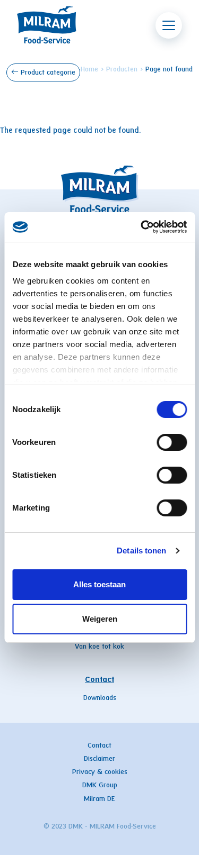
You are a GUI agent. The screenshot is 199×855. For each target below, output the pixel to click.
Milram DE (99, 799)
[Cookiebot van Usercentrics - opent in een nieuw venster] (142, 227)
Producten (121, 70)
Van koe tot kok (99, 647)
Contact (99, 680)
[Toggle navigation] (168, 25)
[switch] (172, 442)
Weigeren (99, 618)
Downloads (99, 698)
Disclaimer (99, 759)
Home (89, 70)
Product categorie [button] (47, 73)
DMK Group (99, 785)
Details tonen (141, 550)
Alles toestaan (99, 584)
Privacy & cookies (99, 772)
